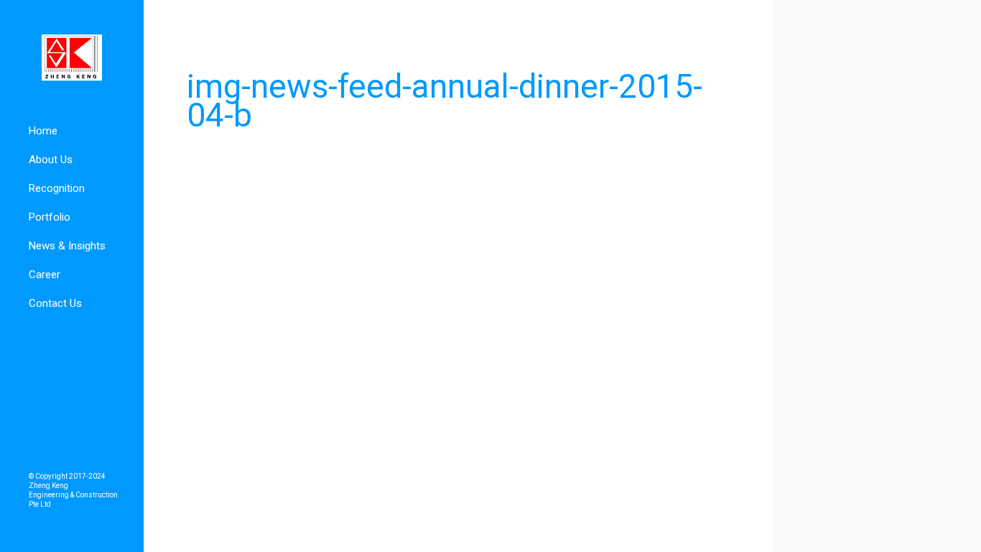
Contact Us (55, 303)
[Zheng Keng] (72, 58)
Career (44, 274)
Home (43, 130)
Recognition (57, 188)
